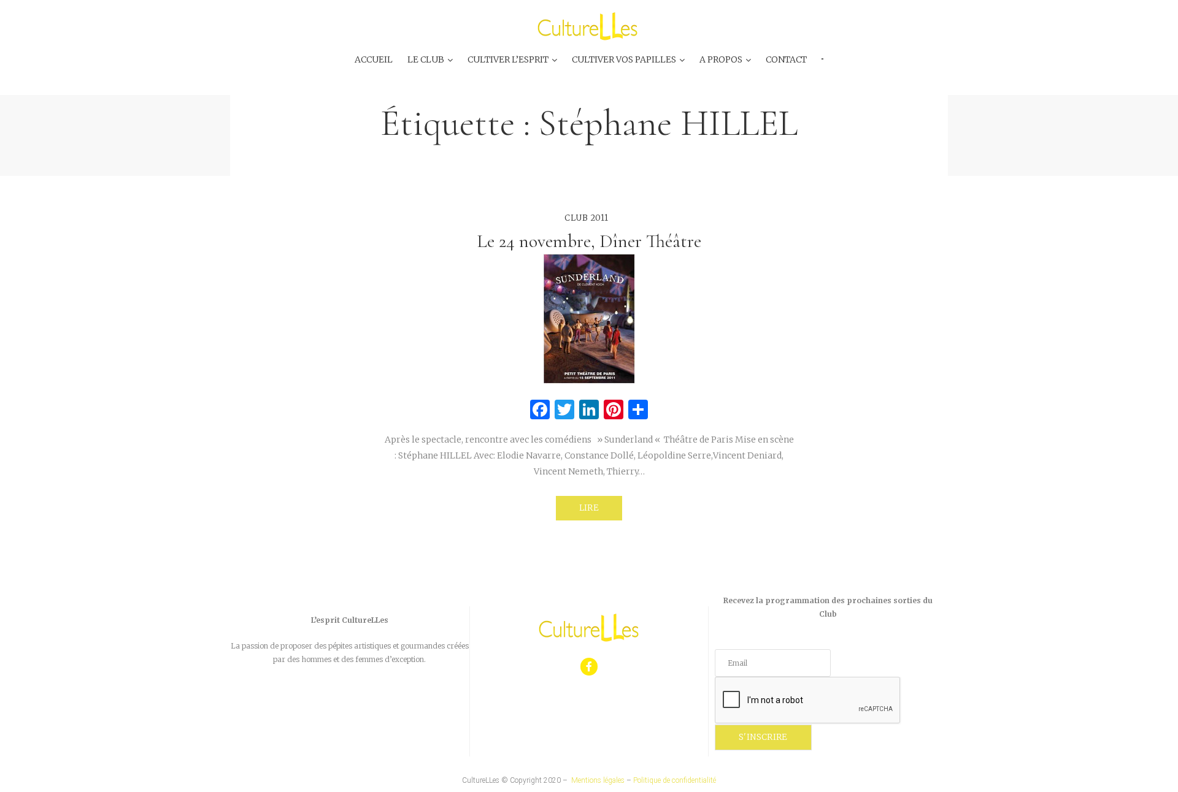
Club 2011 (586, 218)
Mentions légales (598, 780)
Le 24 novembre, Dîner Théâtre (589, 241)
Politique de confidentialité (674, 780)
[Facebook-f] (589, 667)
